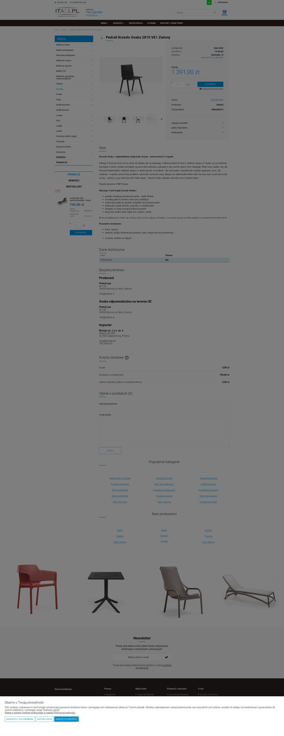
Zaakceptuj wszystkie (66, 719)
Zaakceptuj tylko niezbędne (19, 719)
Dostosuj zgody (44, 719)
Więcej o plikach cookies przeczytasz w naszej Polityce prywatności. (40, 712)
